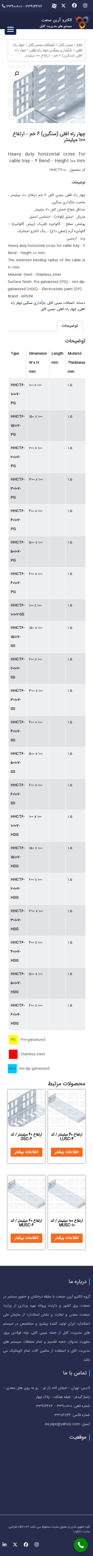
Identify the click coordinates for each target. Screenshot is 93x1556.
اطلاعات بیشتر (67, 1152)
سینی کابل (65, 45)
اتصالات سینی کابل (41, 45)
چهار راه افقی (66, 309)
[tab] (69, 326)
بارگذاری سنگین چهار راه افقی (50, 50)
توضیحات (69, 325)
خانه (79, 45)
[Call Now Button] (81, 1545)
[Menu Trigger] (10, 29)
